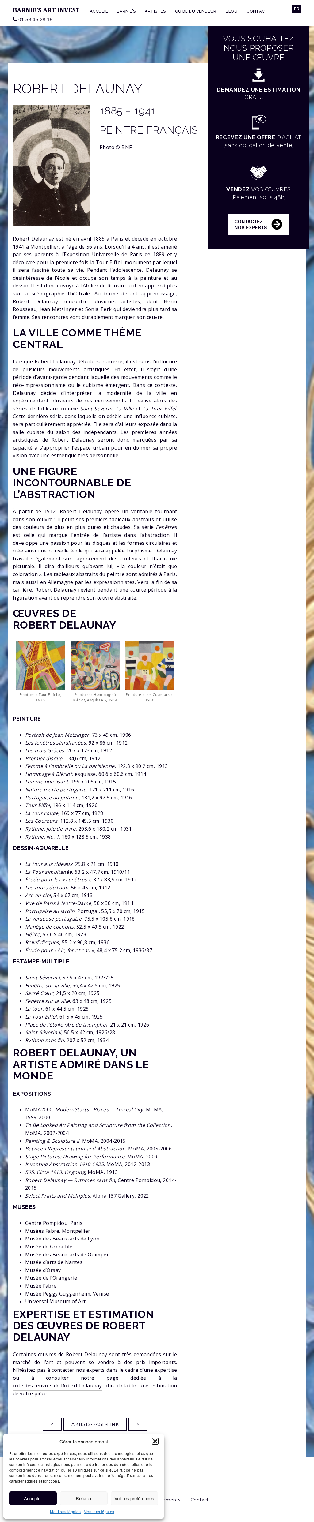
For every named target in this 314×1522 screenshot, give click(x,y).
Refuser (84, 1498)
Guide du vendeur (195, 11)
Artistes (155, 11)
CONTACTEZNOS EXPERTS (251, 224)
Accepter (33, 1498)
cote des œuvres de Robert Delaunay (57, 1385)
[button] (155, 1441)
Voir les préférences (134, 1498)
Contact (257, 11)
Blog (232, 11)
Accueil (99, 11)
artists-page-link (95, 1424)
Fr (296, 8)
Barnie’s (126, 11)
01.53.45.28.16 (35, 19)
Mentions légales (65, 1511)
